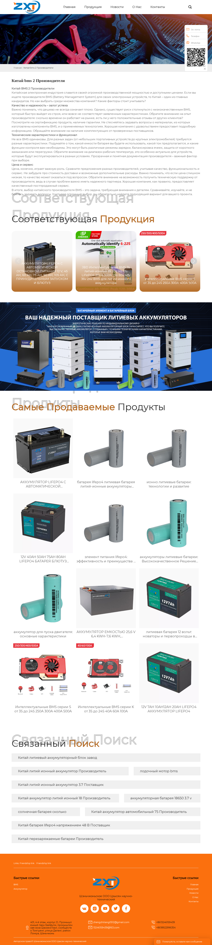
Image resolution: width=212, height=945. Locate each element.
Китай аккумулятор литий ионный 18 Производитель (64, 798)
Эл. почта (195, 30)
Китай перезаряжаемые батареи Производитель (60, 839)
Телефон (195, 36)
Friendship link (27, 863)
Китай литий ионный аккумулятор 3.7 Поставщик (61, 785)
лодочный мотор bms (159, 771)
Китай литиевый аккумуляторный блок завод (57, 758)
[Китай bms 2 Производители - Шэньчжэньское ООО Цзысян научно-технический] (27, 7)
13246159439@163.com (106, 927)
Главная (18, 68)
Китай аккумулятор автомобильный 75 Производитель (139, 812)
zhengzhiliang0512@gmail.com (111, 922)
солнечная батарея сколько (42, 812)
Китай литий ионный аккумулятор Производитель (62, 771)
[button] (193, 261)
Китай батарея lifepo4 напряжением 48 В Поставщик (64, 825)
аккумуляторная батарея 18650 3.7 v (161, 798)
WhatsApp (195, 43)
